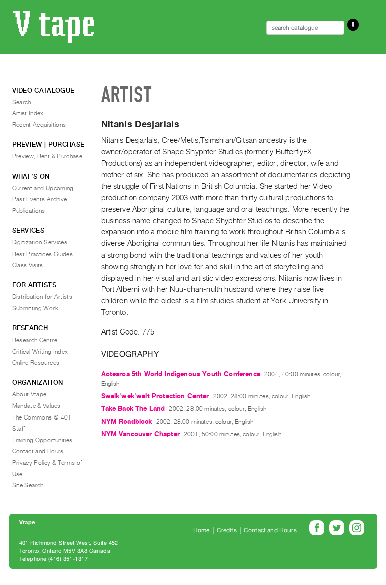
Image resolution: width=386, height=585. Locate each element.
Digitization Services (40, 242)
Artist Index (28, 113)
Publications (28, 210)
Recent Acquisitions (39, 124)
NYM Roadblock (126, 421)
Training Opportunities (42, 440)
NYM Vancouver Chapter (140, 434)
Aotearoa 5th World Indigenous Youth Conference (180, 374)
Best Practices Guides (42, 254)
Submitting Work (35, 308)
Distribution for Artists (42, 296)
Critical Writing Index (40, 351)
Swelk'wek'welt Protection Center (155, 396)
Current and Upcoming (43, 188)
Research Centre (34, 340)
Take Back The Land (133, 408)
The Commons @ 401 (42, 417)
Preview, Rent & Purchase (47, 156)
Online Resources (36, 362)
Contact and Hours (38, 451)
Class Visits (27, 265)
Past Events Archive (39, 199)
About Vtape (29, 394)
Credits (227, 530)
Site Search (28, 485)
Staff (18, 428)
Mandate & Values (36, 405)
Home (201, 530)
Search (21, 102)
